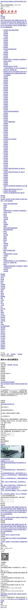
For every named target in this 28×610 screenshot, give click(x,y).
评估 (2, 607)
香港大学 (24, 594)
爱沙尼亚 (17, 23)
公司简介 (3, 340)
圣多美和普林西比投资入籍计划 (16, 192)
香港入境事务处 (18, 594)
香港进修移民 (23, 538)
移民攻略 (3, 327)
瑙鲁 (24, 25)
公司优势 (3, 343)
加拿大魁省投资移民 (13, 30)
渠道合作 (3, 345)
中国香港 (16, 20)
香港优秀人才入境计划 (14, 68)
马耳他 (2, 300)
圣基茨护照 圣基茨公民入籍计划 (16, 168)
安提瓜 (2, 314)
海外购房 (5, 42)
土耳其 (10, 23)
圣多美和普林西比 (7, 27)
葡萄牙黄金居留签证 (13, 111)
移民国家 (3, 16)
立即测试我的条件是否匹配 (7, 382)
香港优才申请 (16, 538)
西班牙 (11, 22)
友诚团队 (3, 341)
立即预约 (3, 437)
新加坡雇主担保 (12, 49)
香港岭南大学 (4, 595)
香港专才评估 (8, 538)
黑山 (13, 23)
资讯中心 (3, 331)
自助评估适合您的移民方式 (7, 404)
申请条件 (12, 383)
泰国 (8, 22)
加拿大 (2, 20)
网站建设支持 (21, 599)
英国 (3, 23)
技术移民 (5, 45)
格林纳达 (10, 25)
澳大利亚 (21, 20)
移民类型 (3, 195)
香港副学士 (21, 266)
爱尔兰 (6, 23)
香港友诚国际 (4, 594)
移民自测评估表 (5, 1)
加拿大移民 (10, 594)
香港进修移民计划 (13, 266)
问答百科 (3, 329)
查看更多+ (3, 444)
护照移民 (5, 33)
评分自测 (3, 334)
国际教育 (5, 52)
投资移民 (5, 30)
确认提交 (3, 503)
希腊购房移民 (11, 121)
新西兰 (9, 20)
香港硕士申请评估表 (14, 1)
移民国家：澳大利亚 (12, 364)
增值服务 (3, 346)
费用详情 (17, 383)
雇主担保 (5, 35)
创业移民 (5, 31)
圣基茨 (24, 23)
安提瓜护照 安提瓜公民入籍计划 (16, 172)
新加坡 (6, 20)
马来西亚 (5, 219)
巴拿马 (2, 324)
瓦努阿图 (20, 25)
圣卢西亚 (5, 25)
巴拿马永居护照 (12, 191)
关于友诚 (3, 338)
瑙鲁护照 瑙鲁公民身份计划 (15, 189)
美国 (21, 23)
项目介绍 (3, 383)
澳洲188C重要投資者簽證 (17, 73)
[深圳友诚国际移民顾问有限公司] (9, 13)
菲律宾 (5, 22)
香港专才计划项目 (13, 66)
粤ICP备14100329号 (13, 599)
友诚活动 (3, 333)
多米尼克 (15, 25)
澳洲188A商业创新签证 (14, 71)
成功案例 (3, 336)
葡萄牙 (15, 22)
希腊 (23, 22)
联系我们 (3, 348)
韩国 (13, 20)
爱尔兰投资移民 (12, 139)
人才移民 (5, 37)
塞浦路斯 (19, 22)
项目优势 (7, 383)
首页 (2, 15)
